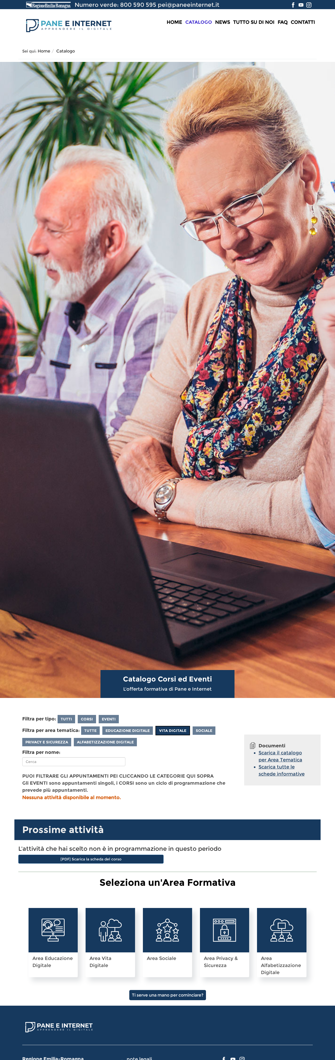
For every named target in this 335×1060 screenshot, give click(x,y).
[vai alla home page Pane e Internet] (68, 25)
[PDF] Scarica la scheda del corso (90, 859)
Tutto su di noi (254, 22)
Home (174, 22)
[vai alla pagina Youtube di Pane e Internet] (301, 5)
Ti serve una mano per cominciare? (167, 995)
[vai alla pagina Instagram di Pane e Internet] (308, 5)
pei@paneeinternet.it (188, 4)
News (222, 22)
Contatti (303, 22)
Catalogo (198, 22)
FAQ (283, 22)
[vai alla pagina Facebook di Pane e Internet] (294, 5)
